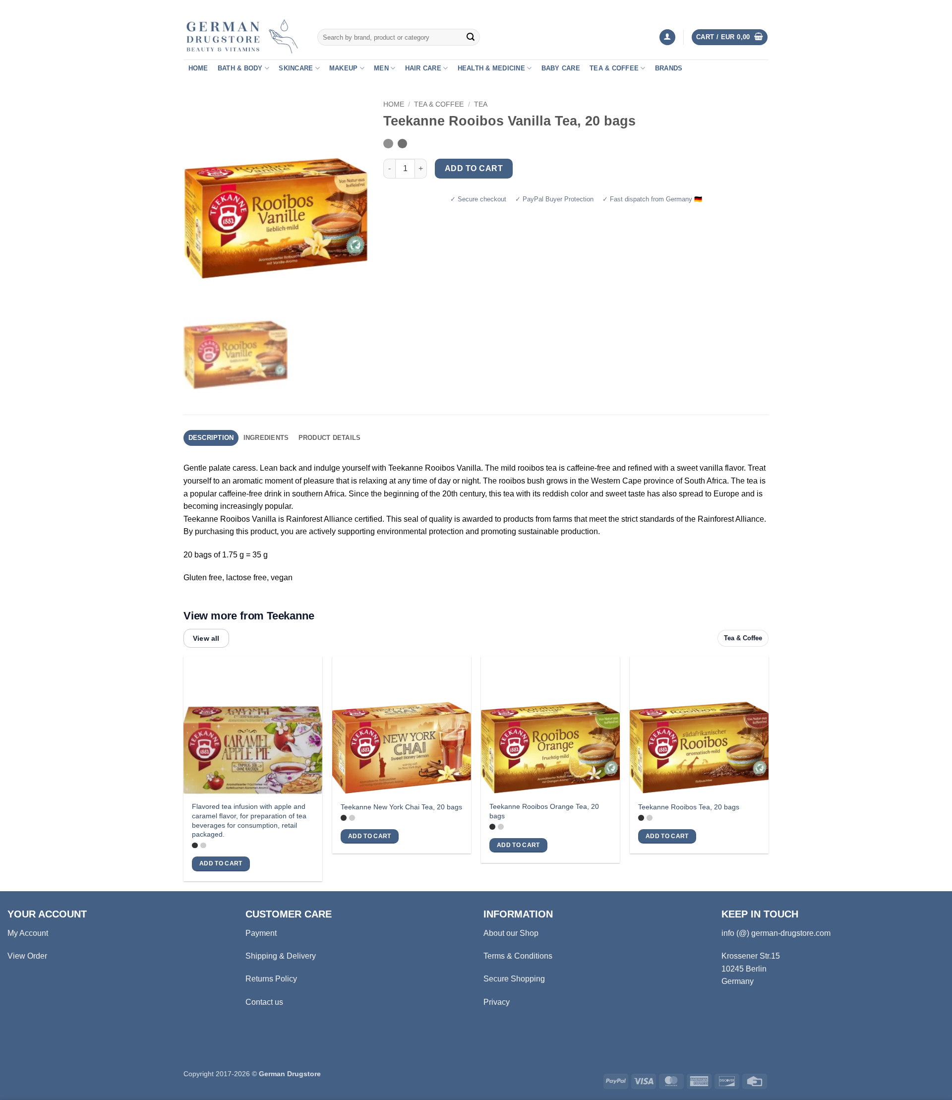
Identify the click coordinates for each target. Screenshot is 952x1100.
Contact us (264, 1002)
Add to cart (474, 168)
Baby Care (560, 68)
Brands (669, 68)
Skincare (296, 68)
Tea (480, 104)
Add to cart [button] (220, 863)
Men (381, 68)
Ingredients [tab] (266, 437)
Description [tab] (211, 437)
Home (198, 68)
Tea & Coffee (614, 68)
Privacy (496, 1002)
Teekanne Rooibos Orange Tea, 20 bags (544, 811)
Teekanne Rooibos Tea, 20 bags (688, 807)
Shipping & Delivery (280, 956)
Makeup (343, 68)
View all (206, 638)
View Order (27, 956)
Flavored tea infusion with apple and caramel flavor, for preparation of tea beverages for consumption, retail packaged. (249, 820)
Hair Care (423, 68)
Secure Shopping (514, 979)
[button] (667, 37)
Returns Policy (271, 979)
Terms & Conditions (517, 956)
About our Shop (510, 933)
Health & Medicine (491, 68)
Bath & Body (240, 68)
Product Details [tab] (329, 437)
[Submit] (470, 37)
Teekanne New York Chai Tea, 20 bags (401, 807)
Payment (261, 933)
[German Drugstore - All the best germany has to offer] (242, 37)
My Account (27, 933)
